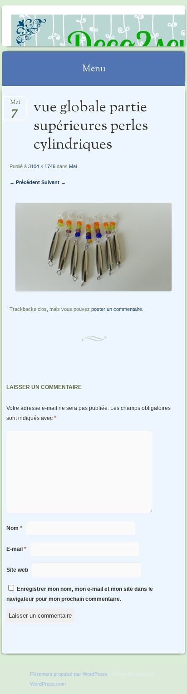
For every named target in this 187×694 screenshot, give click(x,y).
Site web (17, 570)
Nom (14, 528)
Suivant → (53, 182)
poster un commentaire (116, 309)
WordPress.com (48, 684)
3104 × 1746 (41, 166)
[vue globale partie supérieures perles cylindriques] (93, 288)
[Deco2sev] (77, 25)
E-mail (16, 549)
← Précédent (25, 182)
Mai (15, 105)
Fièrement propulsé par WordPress (69, 674)
